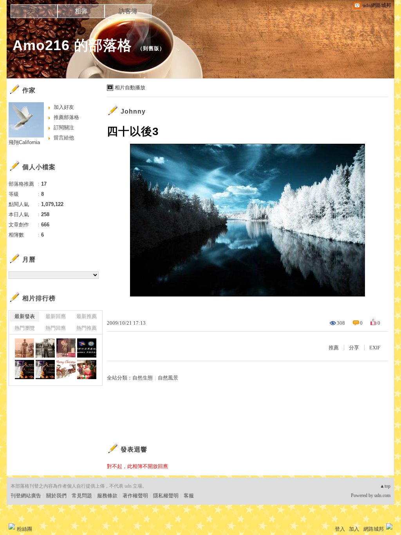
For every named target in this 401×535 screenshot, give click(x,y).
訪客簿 (128, 11)
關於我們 (56, 496)
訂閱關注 (64, 127)
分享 (354, 348)
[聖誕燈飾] (86, 369)
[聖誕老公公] (66, 369)
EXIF (374, 348)
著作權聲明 (135, 496)
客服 (189, 496)
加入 (354, 529)
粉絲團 (24, 529)
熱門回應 (55, 328)
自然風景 (168, 378)
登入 (340, 529)
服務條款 (107, 496)
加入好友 (64, 107)
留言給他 (64, 138)
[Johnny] (24, 348)
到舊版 (151, 48)
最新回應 (55, 316)
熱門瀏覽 (24, 328)
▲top (385, 486)
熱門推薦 (86, 328)
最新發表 (24, 316)
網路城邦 (373, 529)
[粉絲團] (12, 526)
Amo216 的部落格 (72, 45)
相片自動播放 (130, 87)
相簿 (81, 11)
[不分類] (86, 348)
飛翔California (24, 142)
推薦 (334, 348)
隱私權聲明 (166, 496)
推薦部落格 (66, 117)
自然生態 (142, 378)
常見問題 (82, 496)
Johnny (133, 111)
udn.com (382, 495)
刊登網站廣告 (26, 496)
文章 (34, 11)
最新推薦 (86, 316)
